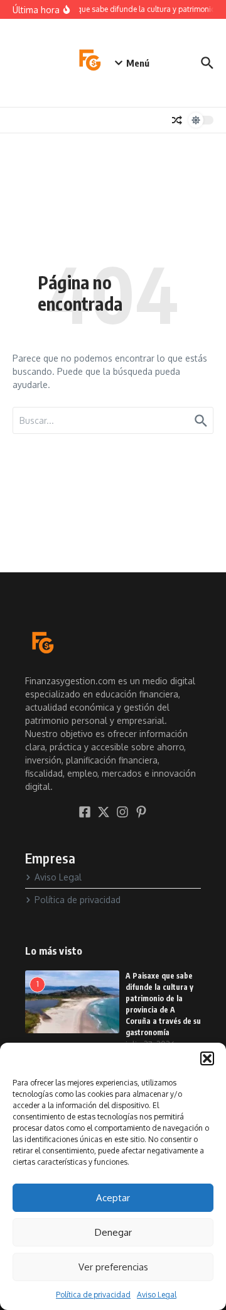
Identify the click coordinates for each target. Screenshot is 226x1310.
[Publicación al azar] (177, 120)
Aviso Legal (156, 1294)
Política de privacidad (93, 1294)
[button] (207, 1058)
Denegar (113, 1232)
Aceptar (113, 1198)
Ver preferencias (113, 1267)
